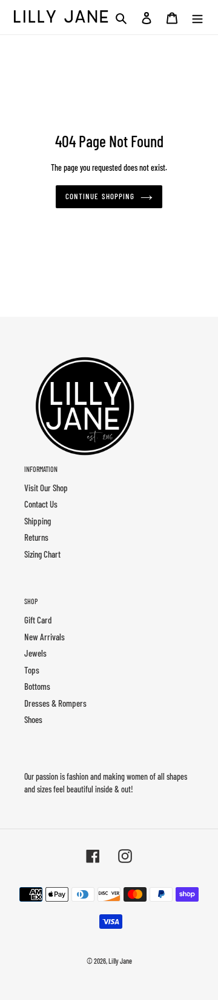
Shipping (37, 520)
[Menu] (197, 17)
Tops (31, 669)
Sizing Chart (42, 554)
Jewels (35, 653)
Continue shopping (99, 196)
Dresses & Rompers (55, 703)
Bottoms (37, 686)
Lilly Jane (120, 961)
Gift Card (37, 619)
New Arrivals (44, 636)
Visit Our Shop (46, 487)
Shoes (33, 719)
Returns (36, 537)
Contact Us (41, 503)
